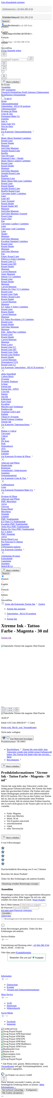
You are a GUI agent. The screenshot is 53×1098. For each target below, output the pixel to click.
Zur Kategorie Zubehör (11, 549)
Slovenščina (6, 48)
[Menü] (4, 54)
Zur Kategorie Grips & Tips (13, 478)
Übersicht (5, 92)
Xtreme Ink (6, 638)
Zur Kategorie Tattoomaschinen (15, 424)
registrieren (11, 90)
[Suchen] (30, 59)
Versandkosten (7, 1066)
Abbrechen (6, 916)
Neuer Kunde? (39, 900)
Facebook (11, 1021)
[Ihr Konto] (4, 76)
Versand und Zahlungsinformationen (23, 989)
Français (5, 37)
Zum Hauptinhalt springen (13, 2)
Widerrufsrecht (13, 1008)
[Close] (2, 706)
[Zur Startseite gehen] (11, 50)
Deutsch (4, 27)
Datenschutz (12, 984)
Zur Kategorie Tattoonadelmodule (16, 131)
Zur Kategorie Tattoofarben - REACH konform (22, 367)
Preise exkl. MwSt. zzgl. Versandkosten (18, 727)
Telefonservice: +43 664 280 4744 (17, 9)
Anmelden (5, 87)
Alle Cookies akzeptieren (12, 1093)
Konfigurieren (31, 1090)
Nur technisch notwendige (12, 1090)
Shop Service (7, 994)
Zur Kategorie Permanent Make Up (17, 490)
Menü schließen (12, 82)
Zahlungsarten (42, 92)
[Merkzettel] (3, 73)
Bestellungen (7, 95)
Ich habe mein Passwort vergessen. (16, 910)
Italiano (4, 43)
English (4, 32)
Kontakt (10, 987)
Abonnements (19, 95)
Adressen (31, 92)
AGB (9, 1003)
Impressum (12, 1005)
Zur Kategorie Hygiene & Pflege (16, 456)
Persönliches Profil (18, 92)
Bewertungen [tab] (13, 760)
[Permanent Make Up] (10, 547)
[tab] (29, 753)
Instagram (11, 1024)
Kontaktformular (23, 952)
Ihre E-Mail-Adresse (10, 904)
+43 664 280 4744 (41, 945)
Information (6, 976)
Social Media (7, 1013)
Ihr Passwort (7, 907)
